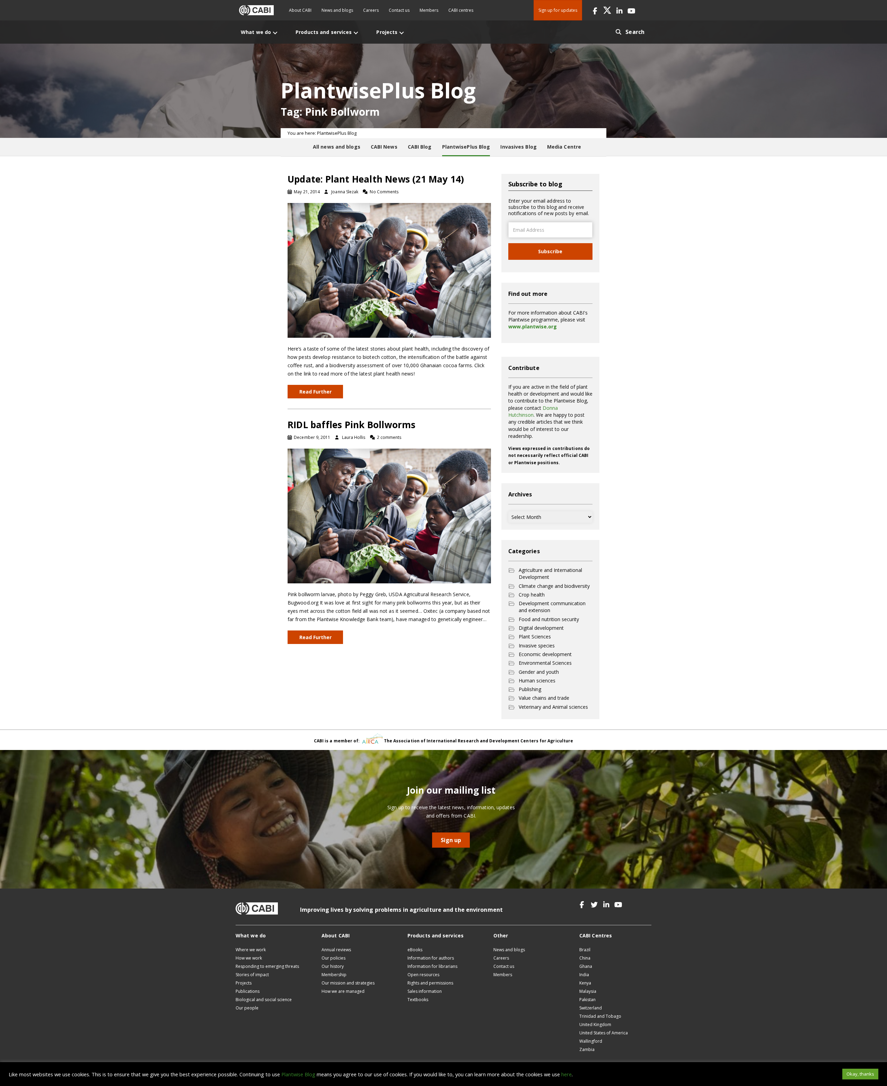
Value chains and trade (544, 698)
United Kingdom (595, 1024)
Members (429, 10)
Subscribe (550, 251)
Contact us (399, 10)
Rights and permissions (430, 983)
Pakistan (587, 1000)
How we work (249, 958)
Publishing (530, 689)
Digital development (541, 628)
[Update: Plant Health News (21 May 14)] (389, 269)
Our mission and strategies (348, 983)
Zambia (587, 1049)
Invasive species (537, 645)
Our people (247, 1008)
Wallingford (590, 1041)
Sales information (424, 991)
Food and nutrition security (549, 619)
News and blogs (337, 10)
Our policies (333, 958)
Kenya (585, 983)
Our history (333, 966)
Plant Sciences (535, 636)
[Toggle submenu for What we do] (275, 33)
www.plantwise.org (532, 326)
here (566, 1074)
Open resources (423, 975)
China (584, 958)
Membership (334, 975)
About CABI (300, 10)
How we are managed (343, 991)
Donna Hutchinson (533, 411)
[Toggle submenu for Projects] (401, 33)
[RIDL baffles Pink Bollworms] (389, 515)
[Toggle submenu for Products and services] (356, 33)
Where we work (251, 950)
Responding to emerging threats (267, 966)
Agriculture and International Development (550, 573)
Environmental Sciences (545, 663)
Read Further (315, 391)
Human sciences (537, 680)
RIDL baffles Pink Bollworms (351, 424)
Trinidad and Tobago (600, 1016)
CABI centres (460, 10)
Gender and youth (539, 672)
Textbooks (417, 1000)
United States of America (603, 1033)
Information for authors (430, 958)
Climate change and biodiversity (554, 586)
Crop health (532, 594)
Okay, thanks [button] (860, 1074)
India (584, 975)
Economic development (545, 654)
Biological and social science (264, 1000)
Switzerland (590, 1008)
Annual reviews (336, 950)
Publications (248, 991)
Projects (244, 983)
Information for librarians (432, 966)
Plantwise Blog (298, 1074)
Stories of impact (252, 975)
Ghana (585, 966)
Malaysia (587, 991)
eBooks (414, 950)
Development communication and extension (552, 606)
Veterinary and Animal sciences (553, 707)
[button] (595, 10)
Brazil (584, 950)
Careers (371, 10)
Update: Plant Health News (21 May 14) (376, 179)
